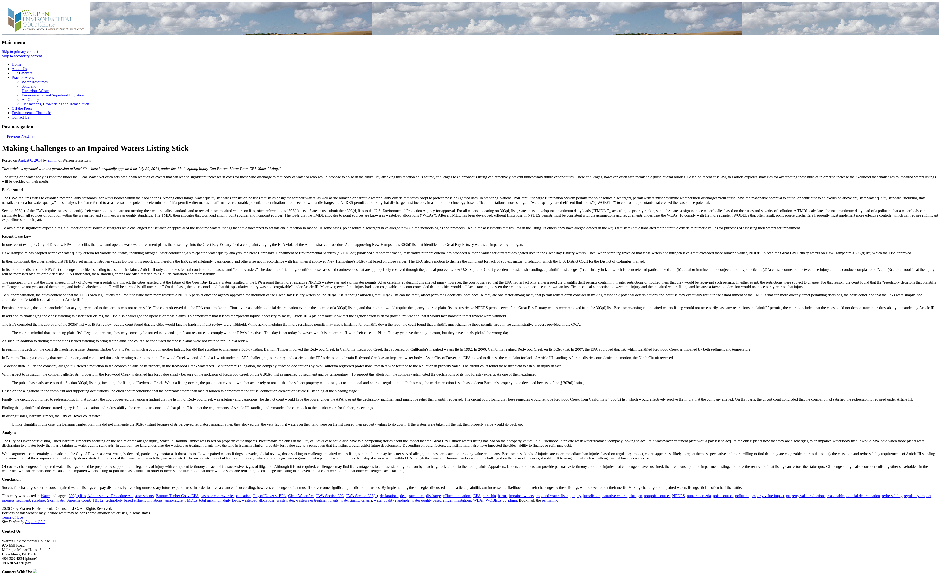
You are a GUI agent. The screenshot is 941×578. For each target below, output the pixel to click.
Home (16, 64)
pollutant (742, 496)
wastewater (285, 500)
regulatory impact (917, 496)
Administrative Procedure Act (110, 496)
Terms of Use (12, 517)
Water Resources (35, 82)
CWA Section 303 (330, 496)
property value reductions (805, 496)
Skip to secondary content (22, 56)
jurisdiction (591, 496)
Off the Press (22, 108)
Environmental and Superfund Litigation (53, 95)
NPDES (678, 496)
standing (38, 500)
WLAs (478, 500)
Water (45, 496)
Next (27, 136)
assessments (144, 496)
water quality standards (391, 500)
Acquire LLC (35, 522)
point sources (723, 496)
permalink (549, 500)
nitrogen (635, 496)
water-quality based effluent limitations (441, 500)
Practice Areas (23, 77)
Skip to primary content (20, 51)
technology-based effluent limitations (134, 500)
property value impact (767, 496)
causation (243, 496)
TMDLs (191, 500)
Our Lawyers (22, 73)
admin (52, 160)
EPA (477, 496)
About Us (19, 69)
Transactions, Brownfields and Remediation (55, 104)
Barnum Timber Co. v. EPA (177, 496)
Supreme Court (78, 500)
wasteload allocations (258, 500)
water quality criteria (356, 500)
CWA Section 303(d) (362, 496)
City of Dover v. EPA (269, 496)
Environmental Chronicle (31, 113)
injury (576, 496)
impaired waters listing (553, 496)
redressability (892, 496)
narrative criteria (614, 496)
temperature (173, 500)
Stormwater (56, 500)
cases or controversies (217, 496)
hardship (489, 496)
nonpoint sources (657, 496)
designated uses (412, 496)
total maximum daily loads (219, 500)
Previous (11, 136)
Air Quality (30, 99)
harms (502, 496)
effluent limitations (457, 496)
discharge (433, 496)
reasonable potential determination (853, 496)
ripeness (8, 500)
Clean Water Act (301, 496)
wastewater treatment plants (317, 500)
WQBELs (493, 500)
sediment (23, 500)
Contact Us (20, 117)
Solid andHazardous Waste (35, 88)
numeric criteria (699, 496)
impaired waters (521, 496)
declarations (389, 496)
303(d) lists (77, 496)
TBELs (98, 500)
